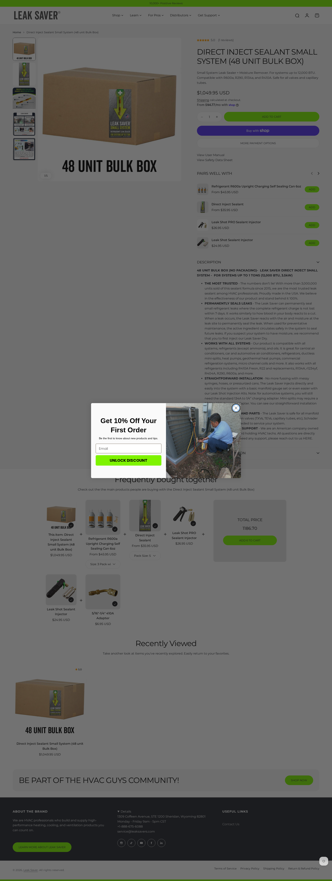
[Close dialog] (236, 408)
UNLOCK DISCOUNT (128, 460)
